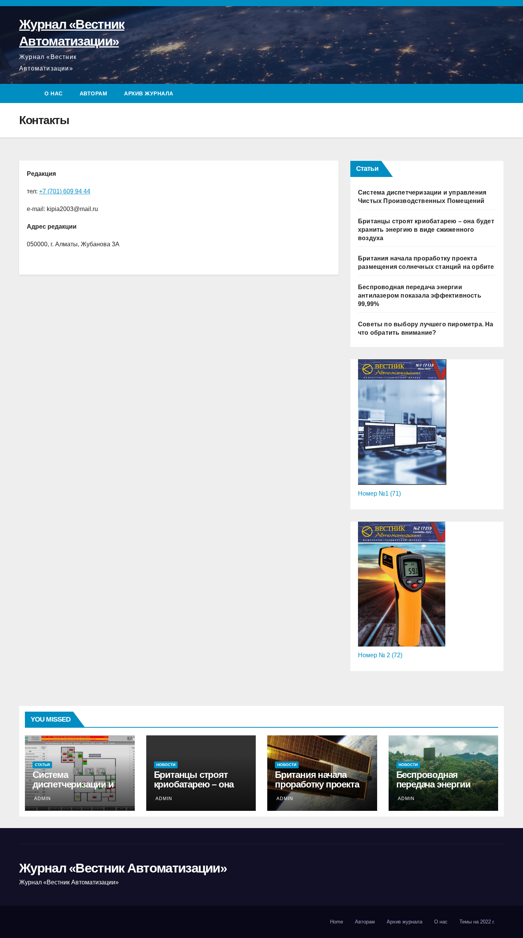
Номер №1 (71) (379, 493)
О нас (53, 93)
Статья (42, 765)
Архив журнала (148, 93)
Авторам (94, 93)
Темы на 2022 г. (477, 922)
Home (336, 922)
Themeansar (85, 922)
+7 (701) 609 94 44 (64, 191)
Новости (165, 765)
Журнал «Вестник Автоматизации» (123, 868)
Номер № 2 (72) (380, 655)
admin (42, 798)
